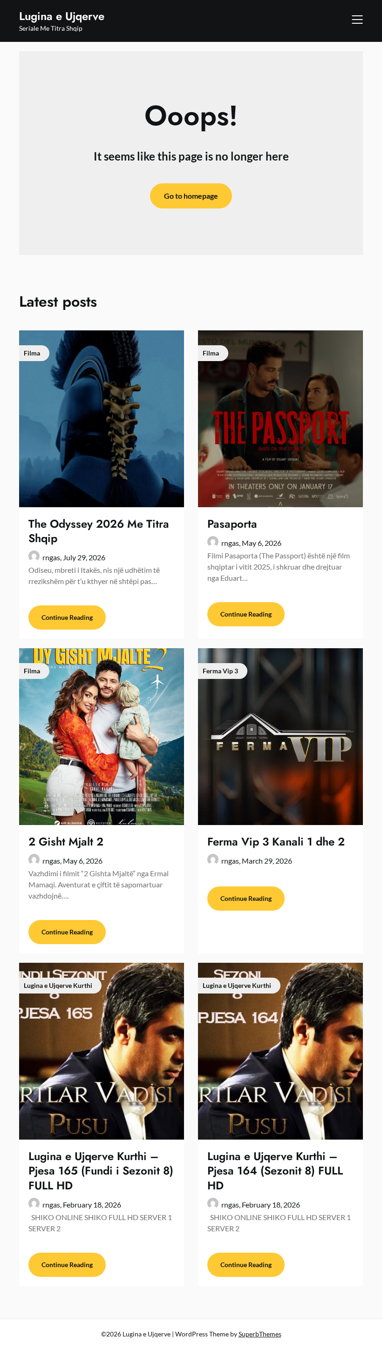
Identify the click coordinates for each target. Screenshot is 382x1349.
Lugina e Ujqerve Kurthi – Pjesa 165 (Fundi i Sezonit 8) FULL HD (100, 1170)
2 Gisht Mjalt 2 (65, 841)
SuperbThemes (260, 1334)
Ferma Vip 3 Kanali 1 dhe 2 (276, 841)
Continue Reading (67, 617)
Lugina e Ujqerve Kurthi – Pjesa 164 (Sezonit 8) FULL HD (275, 1170)
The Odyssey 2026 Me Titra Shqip (98, 531)
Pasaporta (232, 524)
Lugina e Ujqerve (61, 16)
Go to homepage (191, 195)
